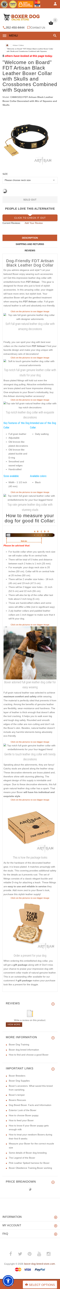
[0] (50, 24)
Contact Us (37, 27)
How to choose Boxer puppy (23, 1115)
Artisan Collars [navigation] (18, 45)
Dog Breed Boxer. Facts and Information (30, 1105)
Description (30, 237)
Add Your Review (34, 223)
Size (5, 174)
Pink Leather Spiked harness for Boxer (29, 1163)
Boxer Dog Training (19, 1044)
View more (14, 1024)
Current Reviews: (11, 223)
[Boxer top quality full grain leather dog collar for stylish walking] (30, 652)
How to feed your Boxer (21, 1120)
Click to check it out (30, 217)
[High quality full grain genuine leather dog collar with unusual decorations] (30, 497)
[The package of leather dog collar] (30, 828)
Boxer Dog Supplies (19, 1080)
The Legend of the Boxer (22, 1157)
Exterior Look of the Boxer (22, 1110)
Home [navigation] (7, 45)
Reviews (30, 250)
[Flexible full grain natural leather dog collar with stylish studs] (30, 363)
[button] (54, 35)
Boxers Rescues (17, 1100)
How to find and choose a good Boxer (28, 1054)
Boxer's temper (17, 1095)
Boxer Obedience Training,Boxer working (30, 1168)
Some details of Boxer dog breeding (28, 1152)
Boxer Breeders (17, 1075)
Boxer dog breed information (24, 1049)
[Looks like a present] (30, 926)
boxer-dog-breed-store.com (39, 1263)
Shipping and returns (30, 244)
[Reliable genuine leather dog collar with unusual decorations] (30, 317)
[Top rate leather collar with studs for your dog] (30, 747)
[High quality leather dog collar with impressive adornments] (30, 405)
